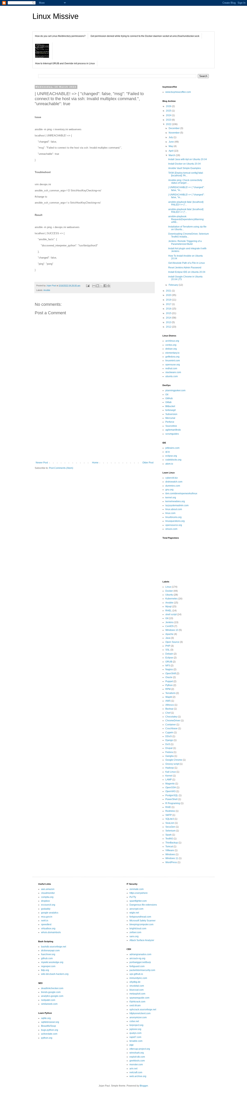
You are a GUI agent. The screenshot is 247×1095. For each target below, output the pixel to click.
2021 (169, 290)
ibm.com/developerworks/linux (181, 493)
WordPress (171, 862)
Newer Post (42, 462)
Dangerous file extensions (143, 904)
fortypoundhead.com (140, 916)
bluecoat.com (136, 990)
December (174, 128)
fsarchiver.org (48, 954)
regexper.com (48, 966)
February (174, 285)
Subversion (171, 414)
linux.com (170, 513)
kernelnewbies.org (175, 501)
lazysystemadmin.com (177, 505)
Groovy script (172, 764)
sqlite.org (46, 1018)
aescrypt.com (136, 908)
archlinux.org (172, 341)
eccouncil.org (48, 904)
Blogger (144, 1085)
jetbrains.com (172, 448)
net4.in (44, 920)
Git (166, 394)
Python (169, 685)
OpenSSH (170, 787)
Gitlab (168, 402)
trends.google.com (51, 992)
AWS (168, 701)
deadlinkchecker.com (52, 988)
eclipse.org (171, 456)
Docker (169, 591)
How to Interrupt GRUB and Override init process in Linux (65, 63)
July (171, 137)
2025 (169, 110)
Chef (167, 712)
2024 (169, 115)
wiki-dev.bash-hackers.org (55, 974)
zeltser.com (135, 932)
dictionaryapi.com (50, 950)
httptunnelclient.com (140, 1013)
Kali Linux (170, 772)
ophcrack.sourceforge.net (142, 1009)
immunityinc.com (138, 978)
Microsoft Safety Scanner (142, 920)
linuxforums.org (173, 517)
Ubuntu (169, 594)
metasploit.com (137, 993)
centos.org (170, 345)
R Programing (172, 803)
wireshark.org (136, 1052)
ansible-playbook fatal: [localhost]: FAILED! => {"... (186, 203)
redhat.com (171, 368)
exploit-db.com (137, 1056)
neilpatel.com (48, 1000)
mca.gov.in (46, 916)
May (171, 146)
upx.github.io (136, 974)
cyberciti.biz (171, 478)
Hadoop (169, 767)
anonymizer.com (138, 1017)
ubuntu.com (171, 376)
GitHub (169, 398)
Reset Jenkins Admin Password (184, 267)
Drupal (169, 748)
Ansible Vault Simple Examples (184, 168)
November (174, 132)
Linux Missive (55, 16)
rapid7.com (135, 1037)
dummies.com (172, 485)
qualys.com (135, 1033)
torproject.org (136, 1025)
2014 (169, 317)
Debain (169, 653)
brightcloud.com (137, 928)
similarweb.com (49, 1004)
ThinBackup (171, 842)
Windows (170, 854)
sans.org (134, 936)
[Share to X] (101, 286)
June (171, 141)
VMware (169, 850)
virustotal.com (136, 985)
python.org (46, 1038)
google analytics (49, 912)
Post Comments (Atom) (61, 468)
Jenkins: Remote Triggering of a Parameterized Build (185, 242)
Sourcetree (171, 426)
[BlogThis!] (98, 286)
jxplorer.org (135, 1029)
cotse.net (134, 1021)
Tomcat (169, 846)
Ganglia (169, 756)
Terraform (170, 693)
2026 (169, 106)
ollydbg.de (134, 982)
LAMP (168, 779)
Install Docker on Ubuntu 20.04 (184, 163)
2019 (169, 299)
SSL (167, 649)
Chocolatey (171, 716)
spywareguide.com (139, 997)
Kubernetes (171, 598)
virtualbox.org (48, 928)
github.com (47, 958)
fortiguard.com (137, 966)
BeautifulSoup (48, 1026)
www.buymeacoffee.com (178, 92)
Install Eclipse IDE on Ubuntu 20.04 (186, 272)
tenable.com (135, 1041)
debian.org (171, 348)
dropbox (45, 901)
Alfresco (169, 705)
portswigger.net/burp (140, 962)
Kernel (168, 775)
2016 (169, 308)
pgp (131, 1044)
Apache (169, 634)
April (171, 151)
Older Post (147, 462)
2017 (169, 304)
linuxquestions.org (175, 521)
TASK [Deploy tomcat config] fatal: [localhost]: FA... (185, 174)
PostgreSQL (171, 795)
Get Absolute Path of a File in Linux (186, 263)
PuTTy (132, 897)
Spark (168, 834)
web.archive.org (137, 1076)
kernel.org (170, 497)
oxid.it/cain (135, 1005)
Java (167, 638)
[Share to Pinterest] (109, 286)
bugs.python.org (49, 1030)
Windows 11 (171, 858)
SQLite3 (169, 819)
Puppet (169, 681)
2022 (169, 124)
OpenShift (170, 673)
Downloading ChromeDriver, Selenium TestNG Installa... (188, 235)
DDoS (168, 736)
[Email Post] (87, 285)
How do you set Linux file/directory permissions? (60, 36)
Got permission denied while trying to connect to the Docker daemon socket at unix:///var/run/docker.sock (145, 36)
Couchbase (171, 728)
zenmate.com (136, 889)
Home (95, 462)
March (172, 155)
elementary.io (172, 352)
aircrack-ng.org (137, 958)
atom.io (169, 463)
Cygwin (169, 732)
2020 (169, 295)
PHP (167, 646)
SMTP (168, 815)
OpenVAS (170, 791)
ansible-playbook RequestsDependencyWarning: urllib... (186, 219)
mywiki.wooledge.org (52, 962)
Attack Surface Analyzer (141, 940)
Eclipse (169, 657)
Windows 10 (171, 630)
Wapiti (168, 697)
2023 (169, 119)
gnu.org (169, 489)
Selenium (170, 830)
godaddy (45, 908)
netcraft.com (135, 1072)
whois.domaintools (51, 932)
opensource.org (173, 525)
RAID (168, 807)
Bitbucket (170, 406)
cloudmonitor (48, 893)
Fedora (169, 752)
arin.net (133, 1068)
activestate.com (49, 1033)
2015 (169, 313)
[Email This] (94, 286)
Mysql (168, 606)
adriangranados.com (140, 954)
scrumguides (172, 434)
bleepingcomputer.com (141, 924)
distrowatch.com (173, 481)
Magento (170, 783)
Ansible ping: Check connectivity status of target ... (185, 181)
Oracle (168, 677)
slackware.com (173, 372)
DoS (167, 744)
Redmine (170, 811)
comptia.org (47, 897)
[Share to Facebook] (105, 286)
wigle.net (134, 912)
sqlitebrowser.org (50, 1022)
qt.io (167, 451)
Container (170, 724)
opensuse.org (172, 364)
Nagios (169, 669)
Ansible (46, 290)
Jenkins (169, 622)
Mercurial (170, 418)
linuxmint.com (172, 360)
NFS (167, 665)
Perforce (169, 422)
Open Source (172, 642)
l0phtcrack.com (137, 1001)
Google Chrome (173, 760)
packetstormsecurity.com (142, 970)
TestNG (169, 838)
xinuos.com (171, 529)
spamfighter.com (138, 901)
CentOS (169, 626)
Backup (169, 708)
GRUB (168, 661)
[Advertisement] (94, 429)
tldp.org (45, 970)
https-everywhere (138, 893)
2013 (169, 322)
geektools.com (137, 1060)
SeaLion (169, 823)
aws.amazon (47, 889)
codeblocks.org (173, 459)
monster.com (136, 1064)
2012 (169, 326)
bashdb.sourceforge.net (53, 946)
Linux (168, 587)
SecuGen (170, 826)
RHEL (168, 610)
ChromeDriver (172, 720)
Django (169, 740)
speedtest (46, 924)
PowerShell (171, 799)
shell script (171, 614)
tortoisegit (170, 410)
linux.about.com (173, 509)
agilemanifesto (173, 429)
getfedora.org (172, 356)
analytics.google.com (52, 996)
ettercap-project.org (139, 1049)
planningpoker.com (175, 390)
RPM (168, 689)
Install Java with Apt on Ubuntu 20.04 (187, 159)
